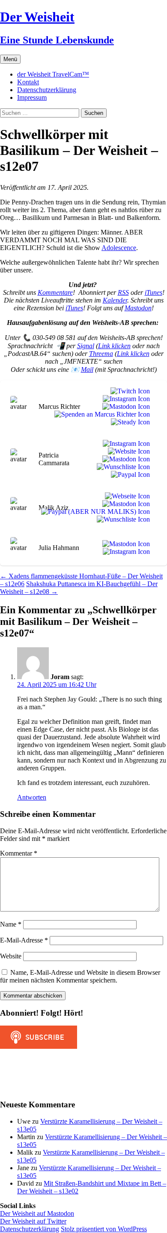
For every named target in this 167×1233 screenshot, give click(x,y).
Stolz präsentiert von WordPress (104, 1229)
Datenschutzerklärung (46, 89)
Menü (10, 59)
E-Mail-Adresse (24, 940)
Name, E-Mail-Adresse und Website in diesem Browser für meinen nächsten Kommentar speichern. (80, 976)
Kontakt (28, 82)
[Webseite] (125, 496)
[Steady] (128, 422)
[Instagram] (124, 399)
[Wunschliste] (121, 467)
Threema (101, 353)
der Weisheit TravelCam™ (53, 74)
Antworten (31, 797)
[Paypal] (128, 475)
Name (10, 924)
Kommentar (18, 853)
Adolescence (118, 247)
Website (10, 956)
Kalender (115, 300)
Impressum (32, 97)
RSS (123, 292)
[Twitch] (128, 391)
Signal (85, 345)
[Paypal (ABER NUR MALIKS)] (94, 512)
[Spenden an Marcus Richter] (100, 414)
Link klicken (114, 345)
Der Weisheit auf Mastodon (37, 1213)
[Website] (127, 451)
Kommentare (55, 292)
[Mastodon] (124, 407)
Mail (87, 369)
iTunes (153, 292)
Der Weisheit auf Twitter (33, 1221)
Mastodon (138, 308)
